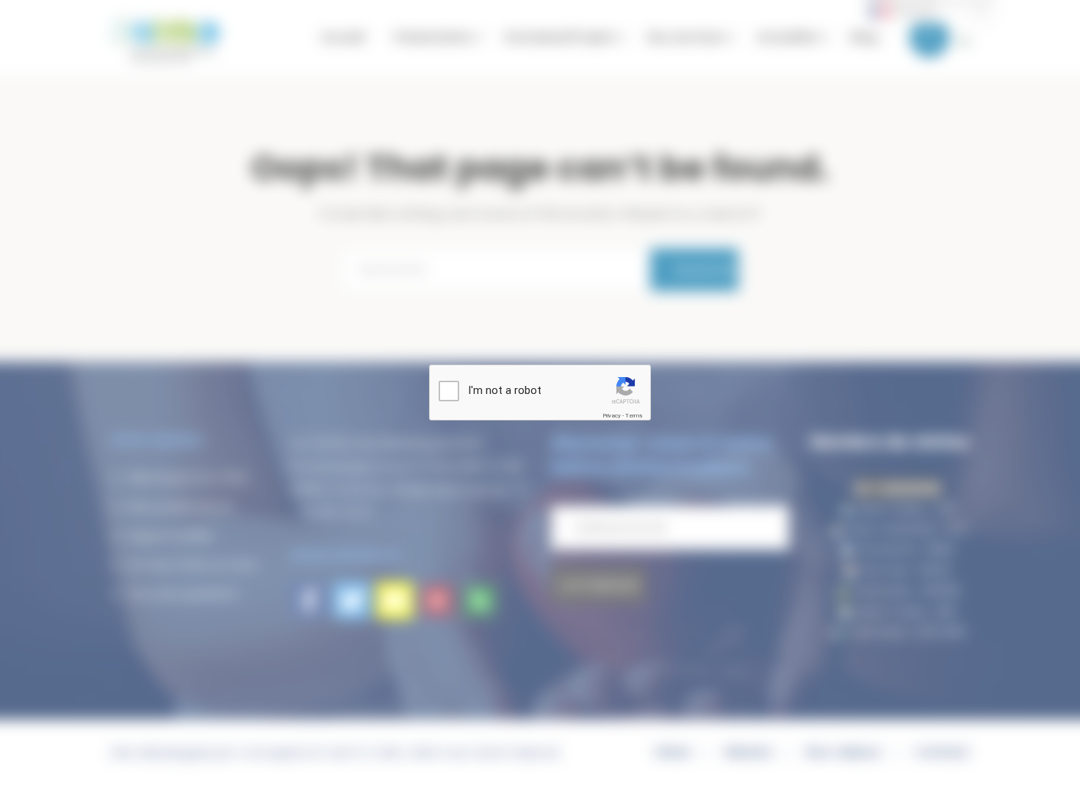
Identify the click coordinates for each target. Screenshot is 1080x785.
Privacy (611, 415)
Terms (633, 415)
